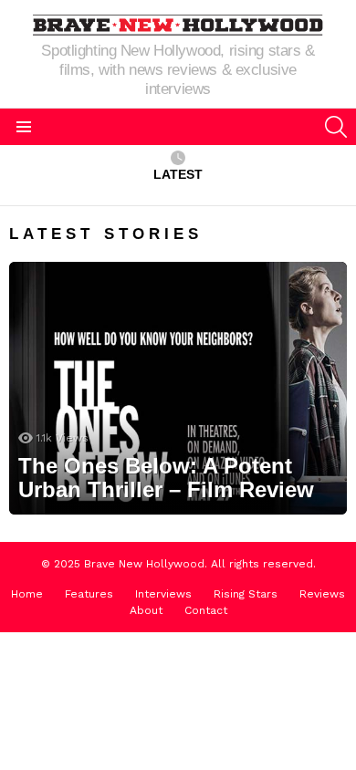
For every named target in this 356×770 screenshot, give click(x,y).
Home (27, 594)
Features (89, 594)
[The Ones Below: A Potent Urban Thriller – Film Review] (178, 388)
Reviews (322, 594)
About (146, 610)
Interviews (163, 594)
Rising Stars (245, 594)
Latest (178, 174)
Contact (205, 610)
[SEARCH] (336, 127)
